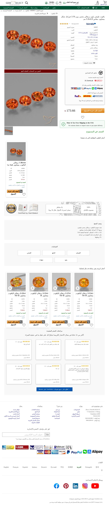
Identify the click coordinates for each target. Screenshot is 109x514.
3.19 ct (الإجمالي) (82, 32)
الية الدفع (37, 411)
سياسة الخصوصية (35, 416)
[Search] (26, 3)
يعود (66, 260)
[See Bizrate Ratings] (91, 24)
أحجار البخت (16, 414)
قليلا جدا (95, 50)
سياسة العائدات (36, 409)
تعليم (54, 8)
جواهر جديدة (16, 409)
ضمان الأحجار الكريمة (34, 420)
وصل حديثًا (34, 8)
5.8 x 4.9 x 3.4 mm (93, 37)
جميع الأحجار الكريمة (14, 411)
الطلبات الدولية (36, 422)
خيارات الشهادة (88, 63)
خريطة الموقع (76, 414)
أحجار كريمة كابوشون (14, 418)
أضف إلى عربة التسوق (93, 110)
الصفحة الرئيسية (8, 8)
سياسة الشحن (36, 414)
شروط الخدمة (36, 418)
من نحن (58, 409)
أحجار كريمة (22, 7)
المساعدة (45, 7)
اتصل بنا (58, 414)
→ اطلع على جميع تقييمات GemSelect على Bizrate (54, 389)
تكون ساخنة (94, 53)
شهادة (41, 260)
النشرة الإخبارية (76, 416)
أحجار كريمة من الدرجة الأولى (12, 416)
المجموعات (77, 409)
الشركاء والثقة (56, 416)
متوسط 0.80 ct (94, 34)
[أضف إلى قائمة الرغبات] (82, 117)
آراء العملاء (57, 411)
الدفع (53, 253)
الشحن (29, 253)
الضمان (78, 253)
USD (103, 8)
